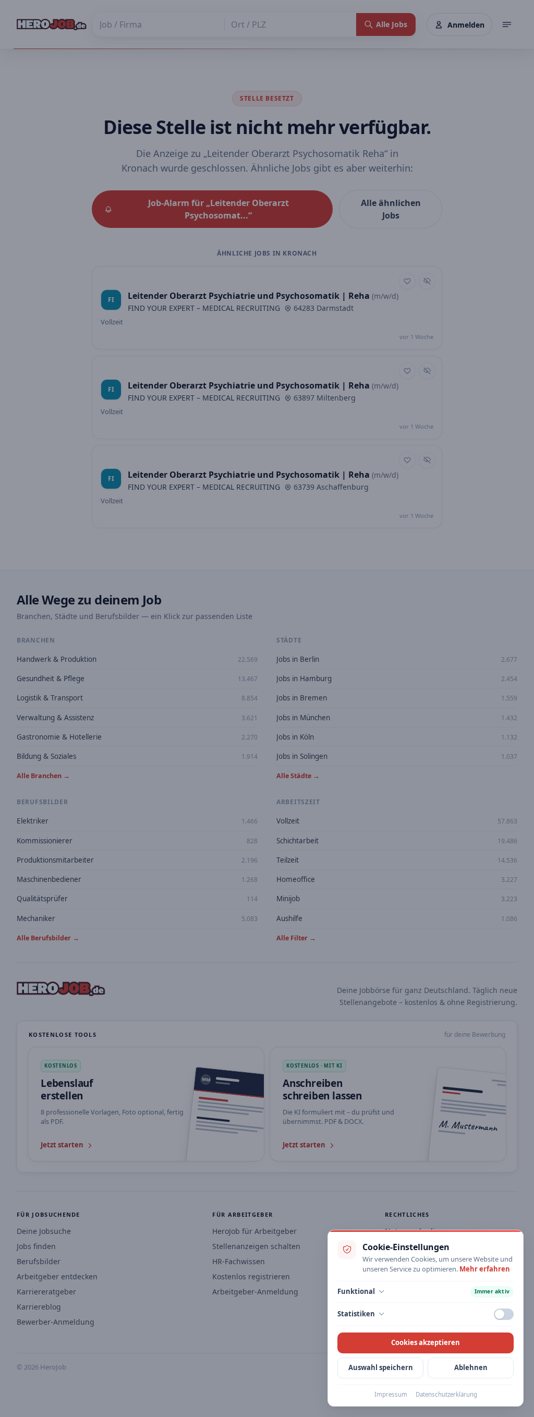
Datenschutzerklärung (446, 1394)
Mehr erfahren (484, 1269)
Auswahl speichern (380, 1367)
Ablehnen (471, 1367)
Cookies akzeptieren (425, 1342)
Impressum (390, 1394)
